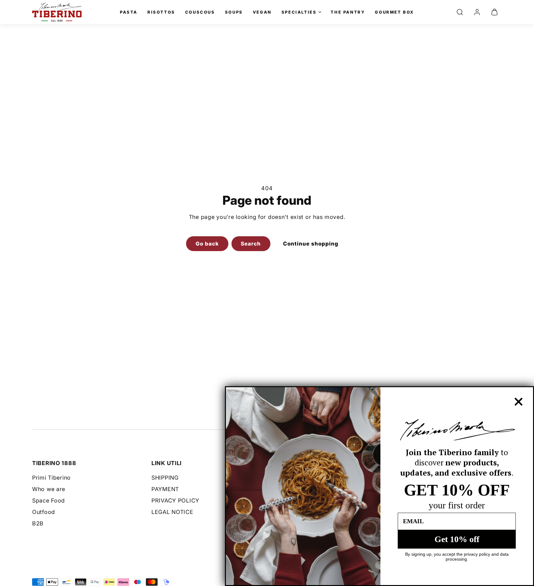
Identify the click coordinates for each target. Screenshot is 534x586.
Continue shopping (310, 244)
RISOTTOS (161, 12)
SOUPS (234, 12)
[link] (477, 12)
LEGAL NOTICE (172, 512)
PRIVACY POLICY (175, 500)
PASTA (129, 12)
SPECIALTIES (299, 12)
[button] (459, 12)
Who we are (48, 489)
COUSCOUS (200, 12)
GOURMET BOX (394, 12)
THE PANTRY (348, 12)
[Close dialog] (518, 401)
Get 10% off (456, 539)
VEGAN (262, 12)
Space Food (48, 500)
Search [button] (251, 244)
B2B (38, 523)
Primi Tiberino (51, 477)
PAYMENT (165, 489)
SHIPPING (165, 477)
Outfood (43, 512)
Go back (207, 244)
